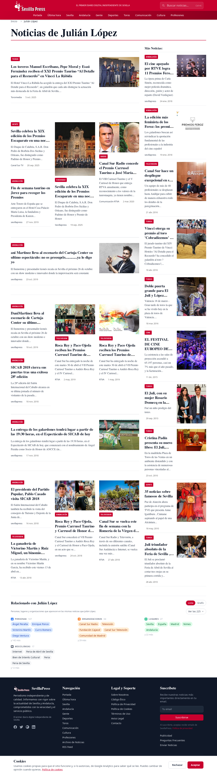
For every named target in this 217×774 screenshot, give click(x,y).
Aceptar (195, 765)
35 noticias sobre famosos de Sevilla (159, 494)
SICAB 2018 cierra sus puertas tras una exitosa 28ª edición (29, 371)
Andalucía (84, 15)
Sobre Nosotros (120, 694)
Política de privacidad (182, 728)
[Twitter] (21, 727)
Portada (37, 15)
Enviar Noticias (168, 745)
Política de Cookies (121, 709)
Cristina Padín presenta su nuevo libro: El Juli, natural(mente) (158, 445)
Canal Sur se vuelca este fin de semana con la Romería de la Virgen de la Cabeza (118, 528)
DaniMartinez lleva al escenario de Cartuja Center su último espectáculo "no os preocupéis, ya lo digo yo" (31, 322)
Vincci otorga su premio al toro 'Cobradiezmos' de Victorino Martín (159, 235)
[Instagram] (27, 727)
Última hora (54, 15)
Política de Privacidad (123, 704)
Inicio (14, 21)
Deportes (113, 15)
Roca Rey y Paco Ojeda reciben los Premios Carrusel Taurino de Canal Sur (73, 352)
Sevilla (70, 15)
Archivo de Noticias (73, 742)
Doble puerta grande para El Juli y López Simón (156, 293)
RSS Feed (67, 747)
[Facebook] (15, 727)
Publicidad (166, 735)
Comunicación (143, 15)
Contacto (116, 723)
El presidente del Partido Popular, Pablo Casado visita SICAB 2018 (30, 493)
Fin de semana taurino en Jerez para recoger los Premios (30, 192)
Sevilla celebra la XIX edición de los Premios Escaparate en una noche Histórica (30, 138)
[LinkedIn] (33, 727)
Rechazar (177, 765)
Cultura (161, 15)
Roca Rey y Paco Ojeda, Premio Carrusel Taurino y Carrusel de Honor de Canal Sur (74, 528)
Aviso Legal (117, 718)
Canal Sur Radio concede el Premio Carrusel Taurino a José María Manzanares (118, 170)
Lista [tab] (190, 602)
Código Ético (118, 699)
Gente (99, 15)
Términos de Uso (120, 713)
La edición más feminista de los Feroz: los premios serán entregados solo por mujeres (159, 126)
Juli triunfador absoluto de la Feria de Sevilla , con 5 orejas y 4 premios (157, 554)
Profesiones (177, 15)
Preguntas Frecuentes (172, 740)
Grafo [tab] (200, 602)
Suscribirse (181, 717)
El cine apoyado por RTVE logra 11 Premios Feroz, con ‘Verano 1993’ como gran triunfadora (159, 75)
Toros (127, 15)
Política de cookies (52, 769)
